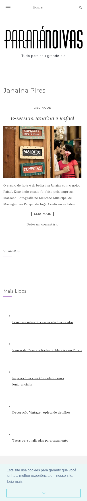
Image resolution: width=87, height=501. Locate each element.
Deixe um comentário (42, 224)
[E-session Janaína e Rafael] (42, 152)
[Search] (80, 7)
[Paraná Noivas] (43, 37)
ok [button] (44, 493)
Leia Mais (42, 213)
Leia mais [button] (15, 481)
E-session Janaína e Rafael (42, 118)
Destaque (42, 107)
